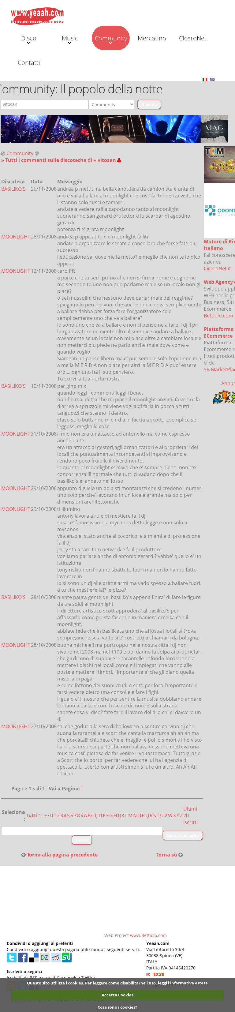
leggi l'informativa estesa (183, 983)
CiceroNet (193, 38)
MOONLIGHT (15, 236)
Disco (28, 38)
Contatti (29, 62)
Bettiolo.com (218, 315)
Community (111, 38)
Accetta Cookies (117, 995)
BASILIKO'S (13, 189)
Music (70, 38)
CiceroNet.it (217, 268)
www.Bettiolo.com (148, 935)
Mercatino (152, 38)
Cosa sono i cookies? (117, 1007)
